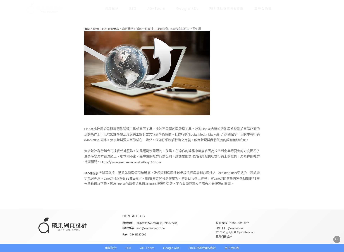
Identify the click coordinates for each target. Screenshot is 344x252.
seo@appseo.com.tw (151, 228)
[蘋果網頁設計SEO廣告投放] (42, 9)
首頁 (87, 29)
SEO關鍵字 (91, 173)
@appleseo (235, 228)
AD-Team (156, 8)
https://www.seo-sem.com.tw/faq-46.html (130, 162)
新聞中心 (98, 29)
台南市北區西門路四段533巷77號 (157, 223)
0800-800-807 (239, 223)
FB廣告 (130, 178)
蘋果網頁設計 (224, 236)
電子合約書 (263, 8)
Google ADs (187, 8)
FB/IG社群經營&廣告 (226, 8)
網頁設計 (112, 8)
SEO (133, 8)
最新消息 (113, 29)
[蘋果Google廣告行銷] (63, 225)
